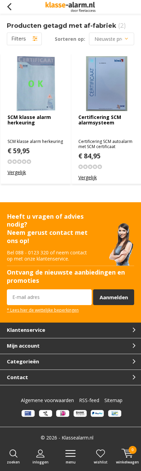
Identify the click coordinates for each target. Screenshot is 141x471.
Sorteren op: (70, 39)
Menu (71, 462)
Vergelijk (17, 172)
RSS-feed (89, 400)
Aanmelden (114, 297)
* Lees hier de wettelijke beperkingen (43, 310)
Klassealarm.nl (77, 437)
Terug (9, 7)
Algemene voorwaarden (47, 400)
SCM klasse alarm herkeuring (29, 120)
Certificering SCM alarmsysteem (99, 120)
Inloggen (41, 462)
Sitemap (113, 400)
